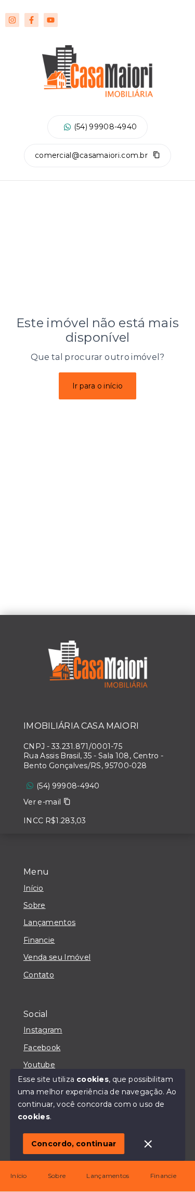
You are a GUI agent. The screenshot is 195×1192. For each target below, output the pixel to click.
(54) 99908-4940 (105, 126)
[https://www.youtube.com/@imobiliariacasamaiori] (51, 20)
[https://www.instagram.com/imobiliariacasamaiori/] (12, 20)
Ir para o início (97, 386)
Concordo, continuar (73, 1143)
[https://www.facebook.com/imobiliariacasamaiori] (31, 20)
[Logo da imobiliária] (98, 667)
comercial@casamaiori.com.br (91, 155)
